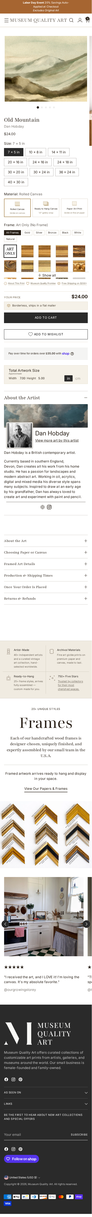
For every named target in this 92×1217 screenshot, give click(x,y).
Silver (39, 232)
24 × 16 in (40, 162)
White (77, 232)
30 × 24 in (41, 172)
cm (77, 378)
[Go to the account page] (78, 20)
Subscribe (79, 1134)
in (68, 378)
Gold (27, 232)
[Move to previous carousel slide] (5, 924)
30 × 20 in (16, 172)
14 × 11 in (59, 152)
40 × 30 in (16, 182)
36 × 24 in (67, 172)
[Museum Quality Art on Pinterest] (21, 1080)
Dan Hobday (14, 126)
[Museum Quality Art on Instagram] (13, 1080)
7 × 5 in (14, 152)
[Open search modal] (71, 20)
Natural (10, 239)
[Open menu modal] (5, 20)
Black (65, 232)
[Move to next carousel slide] (86, 924)
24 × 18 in (65, 162)
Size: (14, 143)
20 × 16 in (15, 162)
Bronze (52, 232)
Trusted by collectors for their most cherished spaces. (70, 685)
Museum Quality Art (40, 1184)
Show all (49, 275)
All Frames (12, 232)
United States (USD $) (23, 1177)
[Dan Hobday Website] (42, 507)
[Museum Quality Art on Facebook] (6, 1080)
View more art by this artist (57, 440)
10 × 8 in (35, 152)
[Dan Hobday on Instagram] (49, 507)
